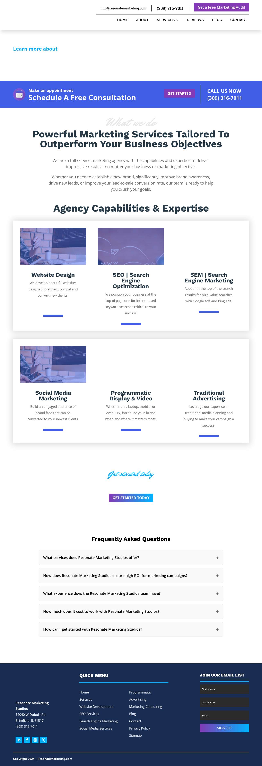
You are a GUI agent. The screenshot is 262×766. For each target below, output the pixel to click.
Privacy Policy (139, 728)
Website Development (96, 706)
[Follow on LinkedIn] (19, 740)
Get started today (131, 497)
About (142, 20)
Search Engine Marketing (98, 721)
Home (122, 20)
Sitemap (135, 735)
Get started (179, 93)
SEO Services (89, 714)
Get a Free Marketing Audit (221, 7)
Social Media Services (95, 728)
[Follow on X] (43, 740)
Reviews (195, 20)
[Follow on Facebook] (27, 740)
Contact (238, 20)
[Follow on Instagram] (35, 740)
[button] (131, 557)
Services (166, 20)
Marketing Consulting (145, 706)
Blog (217, 20)
